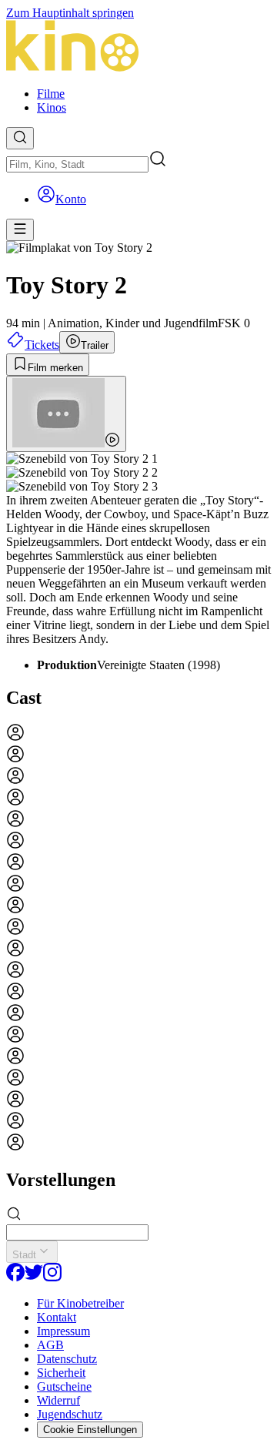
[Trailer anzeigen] (66, 414)
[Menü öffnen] (20, 230)
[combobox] (77, 164)
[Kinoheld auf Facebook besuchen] (15, 1277)
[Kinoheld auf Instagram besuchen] (52, 1277)
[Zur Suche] (20, 138)
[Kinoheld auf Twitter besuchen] (34, 1277)
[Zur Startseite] (138, 47)
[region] (138, 938)
